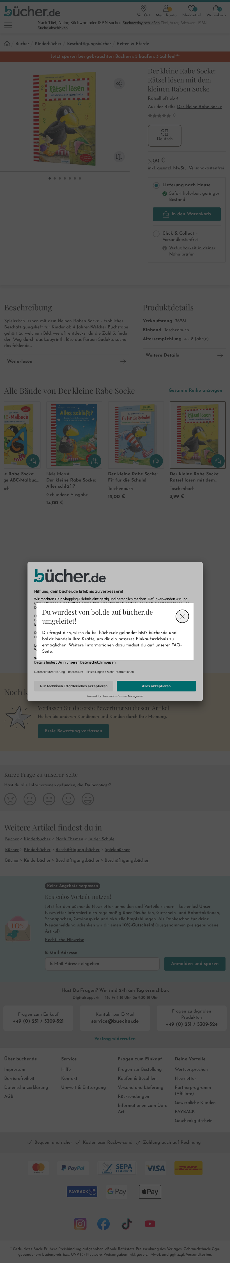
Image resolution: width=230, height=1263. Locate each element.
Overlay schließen (182, 616)
